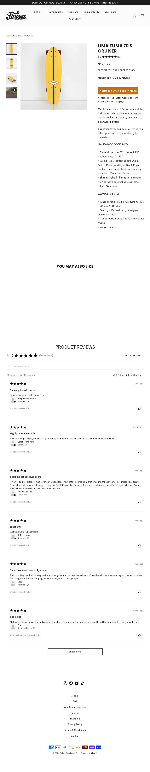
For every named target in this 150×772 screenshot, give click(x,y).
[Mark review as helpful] (139, 408)
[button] (56, 355)
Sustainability (91, 12)
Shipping (75, 718)
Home (8, 35)
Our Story (75, 19)
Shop (37, 12)
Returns (75, 713)
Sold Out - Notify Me (23, 277)
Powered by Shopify (89, 753)
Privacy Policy (75, 724)
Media (74, 695)
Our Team (110, 12)
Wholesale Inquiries (75, 707)
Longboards (56, 12)
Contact (75, 736)
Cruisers (73, 12)
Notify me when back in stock (118, 90)
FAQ (75, 701)
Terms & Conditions (75, 730)
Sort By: (118, 375)
